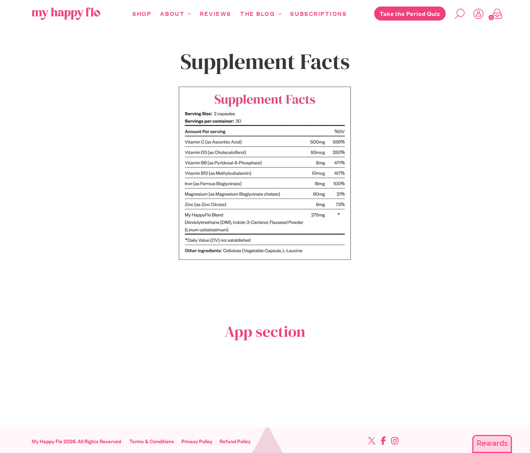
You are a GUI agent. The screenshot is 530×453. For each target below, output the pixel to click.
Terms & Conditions (151, 441)
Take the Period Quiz (410, 13)
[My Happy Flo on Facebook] (383, 442)
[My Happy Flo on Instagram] (394, 442)
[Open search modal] (457, 13)
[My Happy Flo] (66, 13)
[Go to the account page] (475, 13)
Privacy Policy (196, 441)
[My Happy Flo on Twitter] (371, 442)
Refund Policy (235, 441)
